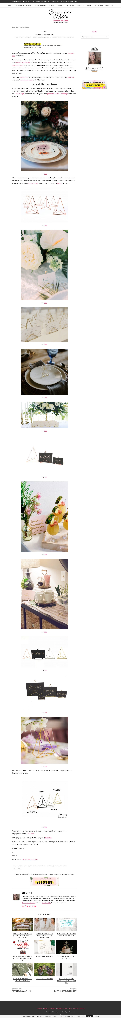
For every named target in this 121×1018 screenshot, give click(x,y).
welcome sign (33, 183)
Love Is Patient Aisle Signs (44, 979)
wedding (44, 31)
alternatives (24, 77)
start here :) (40, 1008)
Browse (89, 5)
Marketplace (80, 5)
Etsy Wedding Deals (40, 5)
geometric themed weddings (57, 94)
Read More (97, 1016)
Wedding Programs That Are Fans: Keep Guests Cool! (22, 980)
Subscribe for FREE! (16, 1)
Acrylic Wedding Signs (30, 859)
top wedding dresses (22, 62)
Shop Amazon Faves (45, 1)
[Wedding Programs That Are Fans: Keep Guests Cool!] (22, 969)
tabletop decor (17, 65)
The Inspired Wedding (28, 903)
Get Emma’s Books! (72, 1)
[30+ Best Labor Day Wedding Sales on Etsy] (66, 947)
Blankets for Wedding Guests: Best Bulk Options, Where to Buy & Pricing (22, 936)
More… (107, 5)
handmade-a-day (27, 80)
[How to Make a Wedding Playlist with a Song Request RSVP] (66, 969)
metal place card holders (37, 866)
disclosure (76, 1008)
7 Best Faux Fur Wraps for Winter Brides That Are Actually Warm (44, 936)
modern (50, 866)
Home (9, 5)
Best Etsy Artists (27, 1)
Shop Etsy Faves (55, 1)
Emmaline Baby (46, 903)
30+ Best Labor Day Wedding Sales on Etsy (66, 957)
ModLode (70, 77)
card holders (17, 866)
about (45, 1008)
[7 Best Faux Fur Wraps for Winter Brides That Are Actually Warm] (44, 924)
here (45, 174)
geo (25, 866)
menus (59, 183)
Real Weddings (99, 5)
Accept (89, 1016)
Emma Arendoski (25, 37)
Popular (51, 5)
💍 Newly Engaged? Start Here (22, 5)
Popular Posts (36, 1)
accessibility (51, 1008)
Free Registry (64, 1)
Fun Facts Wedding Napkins (44, 956)
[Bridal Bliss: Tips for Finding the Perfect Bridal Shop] (66, 924)
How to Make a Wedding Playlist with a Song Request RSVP (66, 981)
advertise (59, 1008)
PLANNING (60, 5)
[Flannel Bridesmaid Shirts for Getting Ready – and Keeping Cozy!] (22, 947)
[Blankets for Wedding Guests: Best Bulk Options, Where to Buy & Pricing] (22, 924)
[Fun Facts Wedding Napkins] (44, 947)
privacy (82, 1008)
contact (70, 1008)
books (65, 1008)
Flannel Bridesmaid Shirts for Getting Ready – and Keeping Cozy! (22, 958)
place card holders (61, 866)
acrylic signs (20, 94)
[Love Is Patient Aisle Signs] (44, 969)
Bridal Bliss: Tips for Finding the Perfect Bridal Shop (66, 935)
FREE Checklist (70, 5)
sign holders (17, 868)
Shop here (30, 833)
